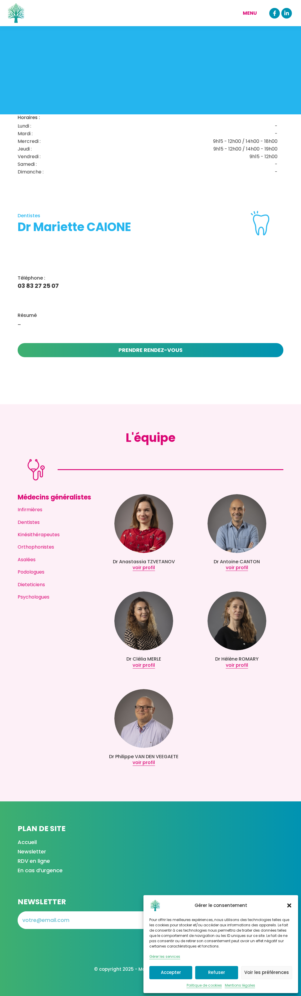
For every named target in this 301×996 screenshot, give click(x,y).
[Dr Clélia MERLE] (143, 620)
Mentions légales (240, 985)
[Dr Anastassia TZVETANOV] (143, 523)
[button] (289, 905)
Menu (250, 13)
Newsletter (32, 851)
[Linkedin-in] (286, 13)
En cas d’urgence (40, 870)
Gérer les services (164, 956)
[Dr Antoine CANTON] (237, 523)
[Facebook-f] (274, 13)
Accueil (27, 842)
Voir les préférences (266, 972)
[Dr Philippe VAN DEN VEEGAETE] (143, 718)
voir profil (144, 567)
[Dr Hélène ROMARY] (237, 620)
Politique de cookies (204, 985)
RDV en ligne (34, 861)
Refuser (216, 972)
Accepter (171, 972)
